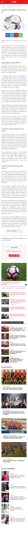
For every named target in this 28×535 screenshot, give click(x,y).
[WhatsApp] (20, 35)
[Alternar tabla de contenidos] (19, 231)
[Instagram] (12, 255)
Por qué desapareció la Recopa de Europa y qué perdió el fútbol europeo (14, 413)
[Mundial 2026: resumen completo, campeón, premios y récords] (14, 425)
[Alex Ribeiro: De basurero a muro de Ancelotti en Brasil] (5, 487)
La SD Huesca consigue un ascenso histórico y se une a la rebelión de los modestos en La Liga (18, 301)
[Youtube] (18, 255)
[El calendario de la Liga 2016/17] (14, 272)
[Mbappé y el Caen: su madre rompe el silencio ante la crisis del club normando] (5, 519)
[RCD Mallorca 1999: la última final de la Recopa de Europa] (14, 377)
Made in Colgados (7, 280)
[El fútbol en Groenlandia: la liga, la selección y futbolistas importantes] (5, 309)
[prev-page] (2, 527)
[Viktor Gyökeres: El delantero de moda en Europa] (5, 508)
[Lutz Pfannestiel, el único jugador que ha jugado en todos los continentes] (5, 294)
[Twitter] (12, 35)
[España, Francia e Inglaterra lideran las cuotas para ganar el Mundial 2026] (5, 360)
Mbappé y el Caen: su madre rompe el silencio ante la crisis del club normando (17, 520)
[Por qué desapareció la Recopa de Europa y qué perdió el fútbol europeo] (14, 400)
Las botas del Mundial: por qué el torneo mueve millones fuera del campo (17, 329)
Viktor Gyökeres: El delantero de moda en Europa (16, 509)
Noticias (18, 6)
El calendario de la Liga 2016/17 (10, 283)
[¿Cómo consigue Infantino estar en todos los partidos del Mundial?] (5, 336)
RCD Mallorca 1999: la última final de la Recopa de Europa (12, 388)
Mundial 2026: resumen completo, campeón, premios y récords (14, 437)
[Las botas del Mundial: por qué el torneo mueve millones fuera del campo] (5, 329)
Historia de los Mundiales (9, 435)
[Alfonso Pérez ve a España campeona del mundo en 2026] (5, 344)
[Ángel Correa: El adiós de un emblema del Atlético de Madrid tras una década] (5, 497)
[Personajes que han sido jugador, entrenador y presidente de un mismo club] (5, 316)
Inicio (3, 6)
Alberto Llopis (15, 251)
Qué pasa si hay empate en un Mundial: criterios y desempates (18, 352)
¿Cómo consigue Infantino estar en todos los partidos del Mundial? (18, 337)
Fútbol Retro (6, 386)
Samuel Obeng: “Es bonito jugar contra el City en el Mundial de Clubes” (17, 476)
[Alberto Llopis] (8, 251)
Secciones (10, 6)
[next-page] (5, 527)
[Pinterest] (16, 35)
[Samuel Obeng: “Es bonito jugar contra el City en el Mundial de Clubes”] (5, 476)
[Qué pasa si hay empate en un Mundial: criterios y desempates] (5, 352)
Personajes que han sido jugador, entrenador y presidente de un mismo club (18, 316)
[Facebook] (7, 35)
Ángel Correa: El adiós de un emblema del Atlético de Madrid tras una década (18, 498)
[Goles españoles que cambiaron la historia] (14, 449)
